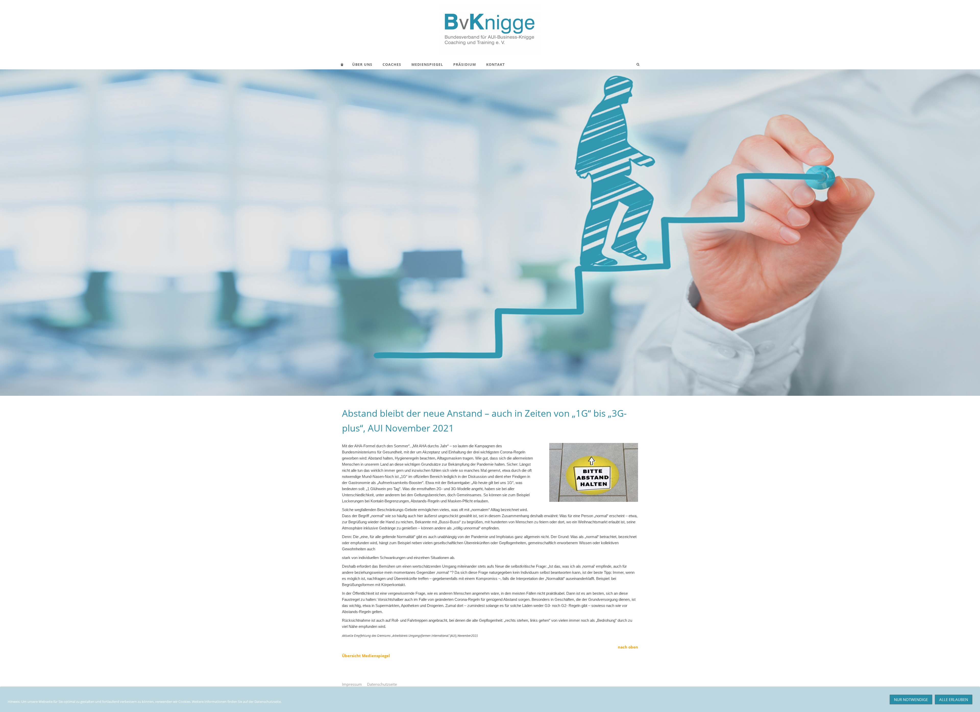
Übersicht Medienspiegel (366, 655)
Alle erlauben (953, 699)
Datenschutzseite (382, 684)
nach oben (628, 647)
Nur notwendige (911, 699)
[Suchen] (638, 64)
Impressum (352, 684)
